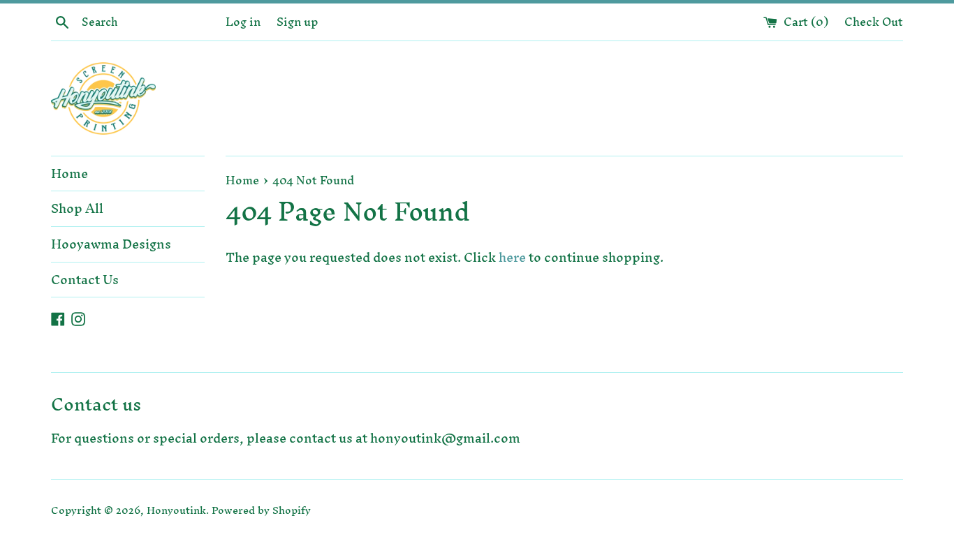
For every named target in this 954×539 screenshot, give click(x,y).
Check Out (873, 21)
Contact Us (85, 279)
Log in (243, 21)
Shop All (77, 208)
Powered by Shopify (261, 510)
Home (69, 173)
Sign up (297, 21)
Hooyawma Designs (111, 244)
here (512, 257)
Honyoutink (176, 510)
